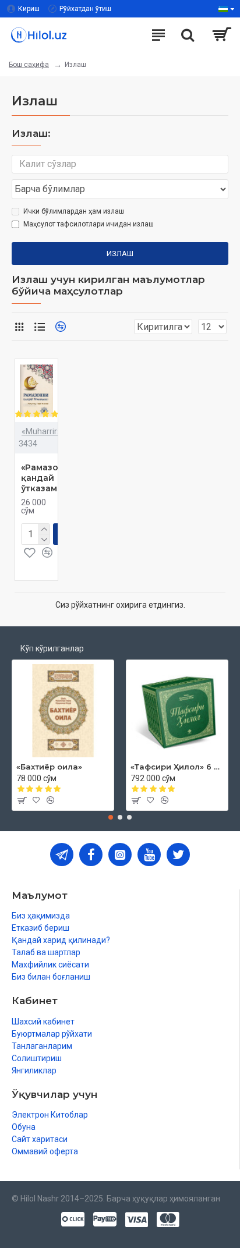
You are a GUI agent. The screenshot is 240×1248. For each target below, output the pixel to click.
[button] (110, 817)
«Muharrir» (41, 431)
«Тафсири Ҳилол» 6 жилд (177, 766)
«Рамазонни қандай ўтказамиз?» (48, 478)
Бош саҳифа (29, 65)
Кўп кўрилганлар (52, 648)
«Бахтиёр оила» (49, 766)
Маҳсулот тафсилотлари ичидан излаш (88, 224)
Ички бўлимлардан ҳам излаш (73, 211)
